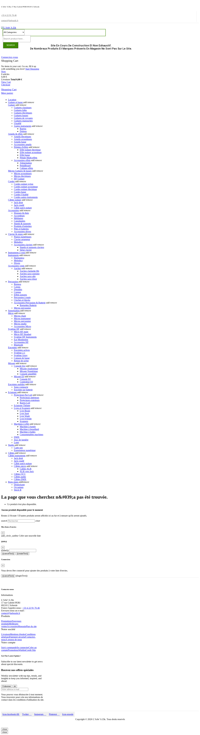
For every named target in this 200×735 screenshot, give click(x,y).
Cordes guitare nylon (23, 184)
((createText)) (22, 553)
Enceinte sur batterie (23, 389)
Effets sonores (20, 295)
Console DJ (25, 379)
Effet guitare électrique (30, 150)
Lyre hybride (26, 418)
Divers (17, 263)
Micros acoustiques (23, 173)
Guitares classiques (22, 107)
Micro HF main (21, 331)
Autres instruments (22, 126)
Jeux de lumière (21, 440)
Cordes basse (20, 192)
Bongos (17, 284)
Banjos (23, 128)
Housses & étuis (21, 213)
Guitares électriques (23, 113)
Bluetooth (18, 345)
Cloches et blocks (22, 300)
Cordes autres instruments (26, 197)
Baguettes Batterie (28, 305)
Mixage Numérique (29, 371)
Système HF (13, 329)
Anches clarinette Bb (29, 271)
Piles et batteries (21, 229)
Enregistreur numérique (25, 450)
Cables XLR (25, 469)
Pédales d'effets (21, 147)
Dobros (23, 131)
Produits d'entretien (23, 226)
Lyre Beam (25, 411)
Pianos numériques (22, 237)
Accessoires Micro (22, 326)
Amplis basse (20, 142)
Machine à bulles (27, 432)
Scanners (24, 421)
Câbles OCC (20, 474)
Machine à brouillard (29, 429)
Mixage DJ (19, 376)
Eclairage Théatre (22, 405)
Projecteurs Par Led (23, 395)
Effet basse (25, 155)
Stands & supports (22, 223)
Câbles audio (20, 476)
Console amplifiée (28, 374)
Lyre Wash (25, 416)
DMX (16, 437)
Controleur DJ (26, 382)
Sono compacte (21, 387)
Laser (16, 442)
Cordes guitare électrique (25, 189)
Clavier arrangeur (22, 239)
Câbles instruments (16, 455)
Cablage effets (26, 168)
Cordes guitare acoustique (26, 186)
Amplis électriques (22, 136)
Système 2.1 (19, 353)
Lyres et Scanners (22, 408)
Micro (11, 313)
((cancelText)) (8, 553)
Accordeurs (19, 215)
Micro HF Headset (22, 334)
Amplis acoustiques (23, 139)
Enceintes (12, 347)
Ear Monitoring (21, 339)
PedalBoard (25, 165)
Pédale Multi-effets (28, 157)
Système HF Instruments (25, 337)
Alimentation (26, 163)
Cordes (11, 181)
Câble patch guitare (23, 208)
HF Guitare (19, 179)
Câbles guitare (14, 200)
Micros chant (20, 316)
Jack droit (18, 202)
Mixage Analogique (29, 368)
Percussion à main (22, 297)
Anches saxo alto (28, 276)
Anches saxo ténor (28, 279)
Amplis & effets (15, 134)
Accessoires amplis (22, 144)
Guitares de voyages (23, 118)
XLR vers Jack (27, 471)
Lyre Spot (24, 413)
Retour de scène (21, 360)
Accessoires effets (22, 160)
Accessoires (13, 210)
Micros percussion (22, 308)
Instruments (13, 255)
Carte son (18, 447)
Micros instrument (22, 318)
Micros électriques (22, 176)
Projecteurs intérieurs (29, 397)
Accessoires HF (21, 342)
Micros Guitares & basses (20, 171)
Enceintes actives (22, 350)
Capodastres (19, 221)
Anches (17, 268)
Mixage (11, 363)
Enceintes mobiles (16, 384)
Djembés (18, 289)
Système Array (21, 355)
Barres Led (25, 403)
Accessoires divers (22, 231)
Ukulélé (17, 123)
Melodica (18, 242)
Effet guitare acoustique (31, 152)
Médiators (18, 218)
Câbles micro (20, 466)
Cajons (17, 287)
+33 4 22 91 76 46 (31, 608)
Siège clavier (26, 250)
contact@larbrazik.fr (10, 613)
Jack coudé (19, 205)
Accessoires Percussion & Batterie (30, 302)
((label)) (4, 550)
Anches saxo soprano (30, 273)
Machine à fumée (28, 426)
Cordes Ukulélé (21, 194)
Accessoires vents (16, 266)
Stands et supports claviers (32, 247)
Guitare (11, 105)
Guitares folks (20, 110)
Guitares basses (21, 115)
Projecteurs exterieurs (30, 400)
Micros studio (20, 324)
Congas (17, 292)
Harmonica (19, 258)
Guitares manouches (23, 121)
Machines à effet (21, 424)
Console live (19, 366)
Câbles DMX (20, 479)
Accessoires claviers (23, 244)
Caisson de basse (22, 358)
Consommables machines (31, 434)
